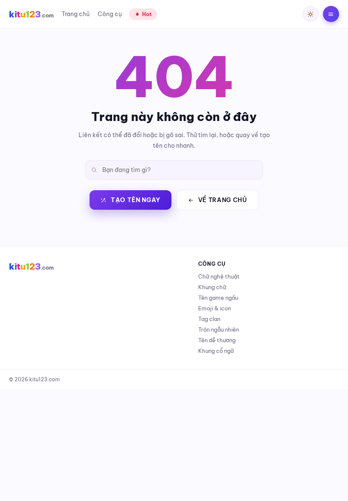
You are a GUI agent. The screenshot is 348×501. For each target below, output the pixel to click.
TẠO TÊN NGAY (135, 200)
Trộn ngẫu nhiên (218, 329)
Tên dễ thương (217, 340)
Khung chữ (212, 287)
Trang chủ (76, 14)
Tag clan (209, 318)
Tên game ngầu (218, 297)
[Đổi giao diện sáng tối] (311, 14)
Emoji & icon (214, 308)
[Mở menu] (331, 14)
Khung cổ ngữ (216, 350)
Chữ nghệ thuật (219, 276)
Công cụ (110, 14)
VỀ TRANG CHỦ (222, 200)
